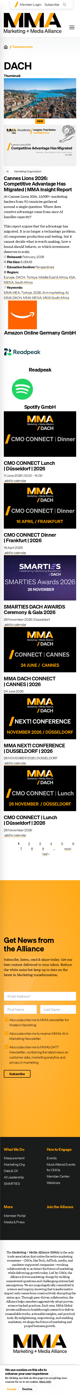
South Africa (23, 282)
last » (45, 854)
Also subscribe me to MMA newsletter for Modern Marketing (39, 1022)
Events (52, 1158)
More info (45, 1381)
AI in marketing (53, 292)
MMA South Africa (56, 297)
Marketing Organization (27, 171)
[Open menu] (72, 27)
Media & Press (14, 1222)
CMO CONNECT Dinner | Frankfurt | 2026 (30, 537)
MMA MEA (12, 292)
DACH (20, 277)
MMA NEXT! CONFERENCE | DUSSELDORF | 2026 (34, 748)
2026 (37, 292)
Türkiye (31, 277)
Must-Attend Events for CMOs (61, 1167)
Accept (11, 1389)
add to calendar (15, 480)
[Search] (65, 4)
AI (7, 171)
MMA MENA (32, 297)
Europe (9, 277)
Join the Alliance (60, 1207)
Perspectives (44, 267)
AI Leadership (14, 1177)
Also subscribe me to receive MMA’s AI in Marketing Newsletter (38, 1036)
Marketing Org (14, 1164)
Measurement (14, 1158)
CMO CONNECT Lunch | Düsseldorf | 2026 (29, 466)
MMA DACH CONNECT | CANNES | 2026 (29, 681)
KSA (72, 277)
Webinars (53, 1182)
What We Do (14, 1149)
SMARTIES (12, 1183)
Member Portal (15, 1215)
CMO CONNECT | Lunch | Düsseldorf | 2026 (30, 820)
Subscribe (52, 4)
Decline (27, 1389)
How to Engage (59, 1149)
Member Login (30, 4)
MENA (9, 282)
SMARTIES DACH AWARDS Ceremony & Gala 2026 (34, 609)
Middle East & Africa (53, 277)
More (8, 1207)
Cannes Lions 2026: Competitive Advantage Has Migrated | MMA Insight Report (38, 183)
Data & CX (11, 1171)
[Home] (6, 47)
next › (68, 848)
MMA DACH (13, 297)
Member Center (58, 1176)
